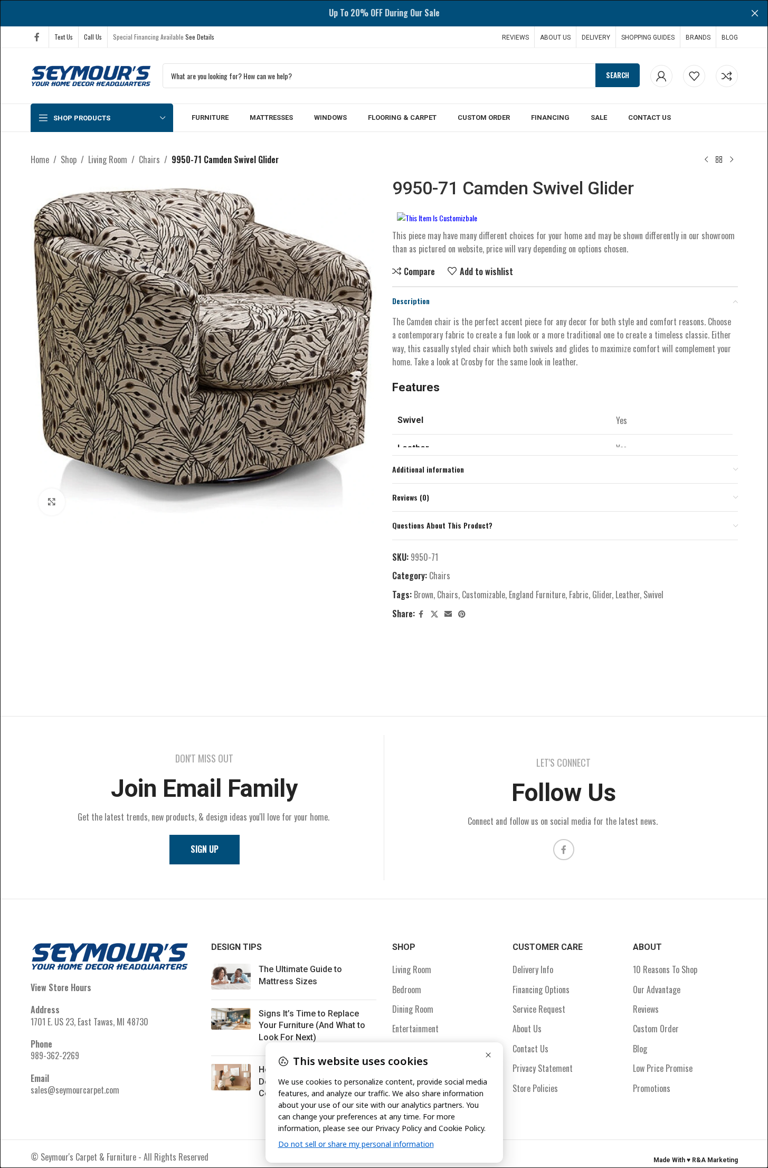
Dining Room (412, 1009)
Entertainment (415, 1028)
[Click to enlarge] (52, 501)
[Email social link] (448, 614)
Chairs (149, 159)
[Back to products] (719, 160)
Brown (423, 594)
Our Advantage (656, 989)
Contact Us (530, 1048)
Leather (627, 594)
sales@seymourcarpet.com (75, 1090)
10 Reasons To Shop (665, 969)
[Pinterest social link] (462, 614)
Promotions (651, 1088)
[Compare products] (726, 76)
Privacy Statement (543, 1068)
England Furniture (537, 594)
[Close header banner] (755, 13)
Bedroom (406, 989)
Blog (640, 1048)
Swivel (653, 594)
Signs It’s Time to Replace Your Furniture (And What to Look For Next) (312, 1025)
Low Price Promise (663, 1068)
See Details (199, 36)
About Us (527, 1028)
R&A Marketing (715, 1160)
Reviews (646, 1009)
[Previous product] (706, 160)
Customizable (483, 594)
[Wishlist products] (694, 76)
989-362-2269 (55, 1055)
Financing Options (541, 989)
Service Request (539, 1009)
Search (617, 75)
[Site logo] (91, 74)
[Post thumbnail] (231, 978)
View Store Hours (61, 987)
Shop (69, 159)
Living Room (107, 159)
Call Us (93, 36)
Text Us (63, 36)
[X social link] (434, 614)
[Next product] (731, 160)
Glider (602, 594)
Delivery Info (533, 969)
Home (40, 159)
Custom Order (656, 1028)
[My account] (661, 76)
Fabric (579, 594)
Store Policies (535, 1088)
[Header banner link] (384, 13)
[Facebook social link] (37, 36)
